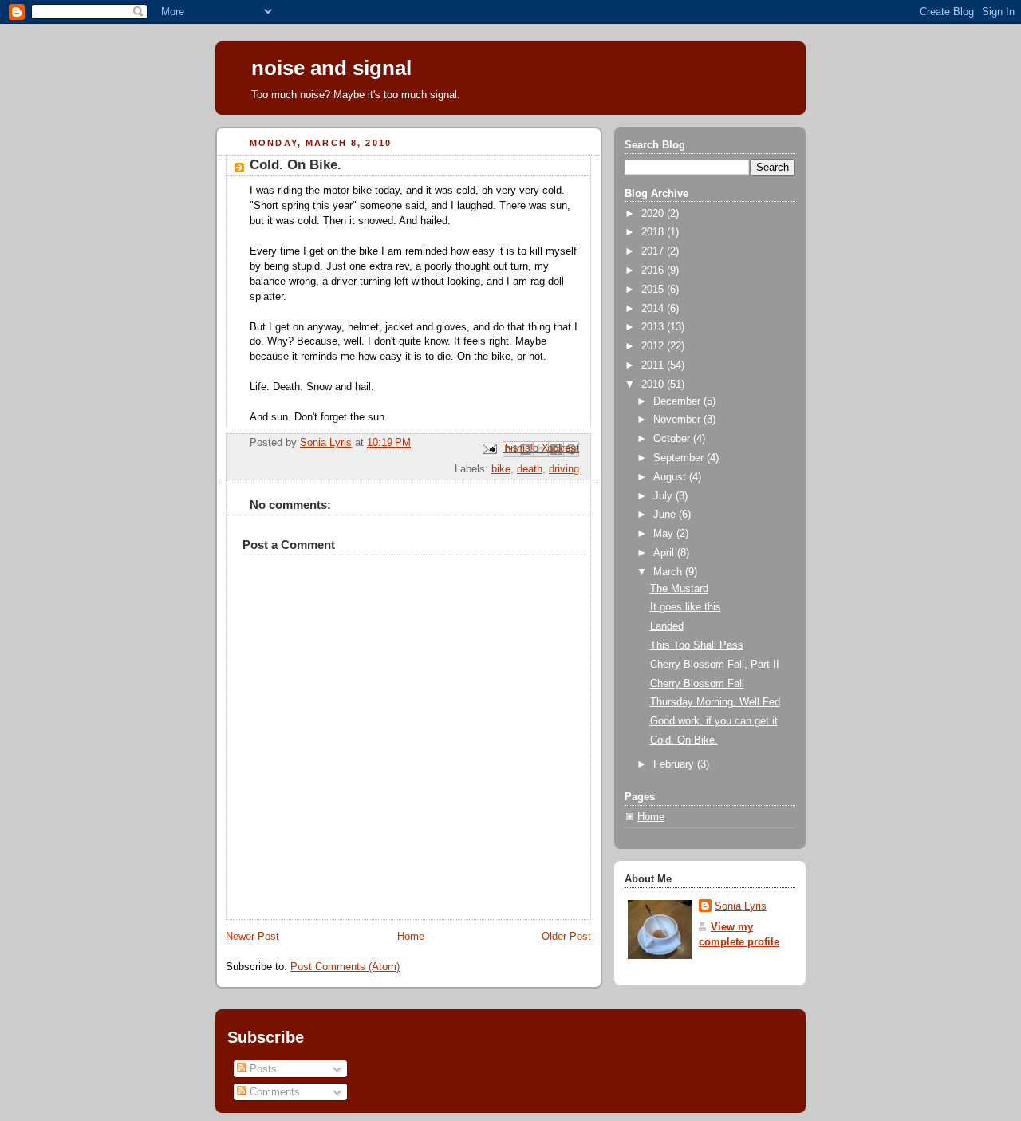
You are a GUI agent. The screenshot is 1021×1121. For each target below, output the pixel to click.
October (673, 438)
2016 (654, 270)
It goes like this (685, 607)
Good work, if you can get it (714, 721)
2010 (654, 384)
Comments (273, 1092)
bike (500, 469)
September (680, 458)
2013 (654, 327)
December (678, 401)
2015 (654, 289)
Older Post (566, 936)
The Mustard (679, 588)
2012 (654, 346)
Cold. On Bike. (684, 740)
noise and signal (331, 68)
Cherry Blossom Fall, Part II (714, 664)
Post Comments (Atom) (345, 967)
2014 (654, 308)
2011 (654, 365)
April (665, 553)
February (675, 764)
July (664, 496)
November (678, 419)
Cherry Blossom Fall (697, 683)
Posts (261, 1069)
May (664, 533)
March (669, 572)
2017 (654, 251)
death (529, 469)
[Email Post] (489, 448)
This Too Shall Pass (696, 645)
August (671, 477)
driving (564, 469)
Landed (667, 626)
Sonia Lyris (741, 906)
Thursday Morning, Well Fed (715, 702)
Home (410, 936)
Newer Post (252, 936)
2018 (654, 232)
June (666, 514)
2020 (654, 213)
